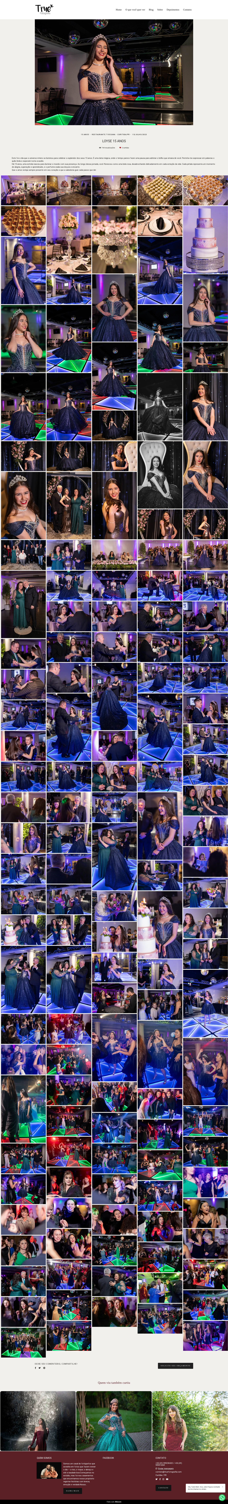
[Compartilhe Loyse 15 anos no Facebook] (35, 1368)
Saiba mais (72, 1491)
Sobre (160, 9)
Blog (151, 9)
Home (119, 9)
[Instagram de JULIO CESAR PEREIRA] (163, 1479)
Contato (163, 1488)
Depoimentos (173, 9)
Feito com (114, 1502)
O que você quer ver (135, 9)
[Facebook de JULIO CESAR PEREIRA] (160, 1479)
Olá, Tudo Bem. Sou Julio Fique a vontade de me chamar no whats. (204, 1488)
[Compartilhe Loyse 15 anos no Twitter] (40, 1368)
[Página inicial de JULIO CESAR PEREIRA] (49, 9)
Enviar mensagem (166, 1469)
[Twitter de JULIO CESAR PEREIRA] (157, 1479)
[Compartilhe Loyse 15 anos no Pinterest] (44, 1368)
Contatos (187, 9)
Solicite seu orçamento (175, 1366)
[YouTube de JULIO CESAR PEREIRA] (167, 1479)
